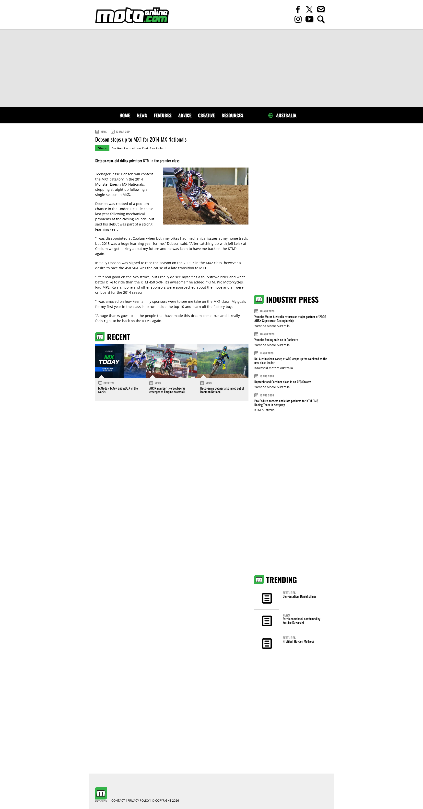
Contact (118, 800)
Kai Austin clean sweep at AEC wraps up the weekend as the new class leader (290, 360)
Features (162, 115)
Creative (206, 115)
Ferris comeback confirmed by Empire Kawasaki (301, 620)
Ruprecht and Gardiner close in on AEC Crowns (282, 381)
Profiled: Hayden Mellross (298, 641)
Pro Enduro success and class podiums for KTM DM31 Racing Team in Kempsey (286, 402)
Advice (184, 115)
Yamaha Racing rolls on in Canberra (276, 339)
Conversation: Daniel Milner (299, 596)
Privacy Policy (139, 800)
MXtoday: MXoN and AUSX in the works (118, 389)
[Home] (132, 15)
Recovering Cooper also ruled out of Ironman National (222, 389)
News (142, 115)
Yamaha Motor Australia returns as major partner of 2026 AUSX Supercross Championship (290, 318)
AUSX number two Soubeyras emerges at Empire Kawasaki (167, 389)
